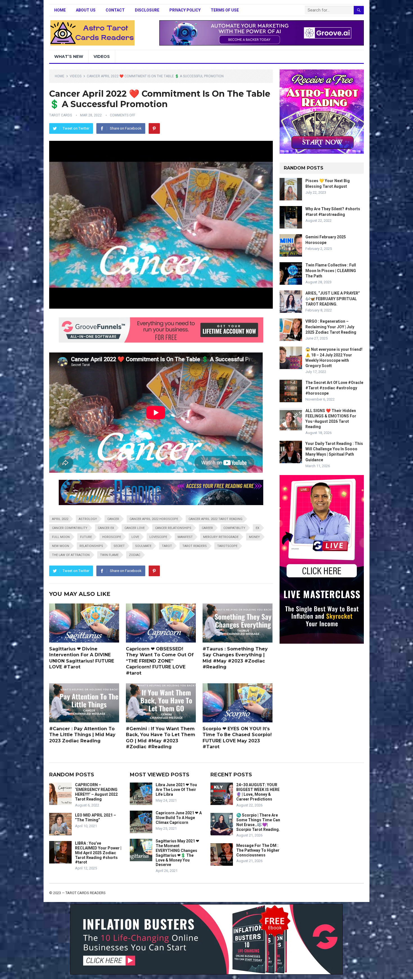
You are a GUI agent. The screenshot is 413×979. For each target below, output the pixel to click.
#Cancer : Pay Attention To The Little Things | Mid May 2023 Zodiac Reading (82, 734)
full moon (61, 537)
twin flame (109, 555)
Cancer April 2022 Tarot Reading (215, 519)
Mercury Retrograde (221, 537)
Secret (119, 546)
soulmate (143, 546)
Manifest (185, 537)
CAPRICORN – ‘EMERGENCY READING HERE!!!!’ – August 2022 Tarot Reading (96, 792)
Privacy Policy (185, 10)
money (254, 537)
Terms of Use (225, 10)
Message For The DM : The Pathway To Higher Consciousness (258, 850)
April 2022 (60, 519)
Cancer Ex (106, 528)
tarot (167, 546)
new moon (60, 546)
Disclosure (147, 10)
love (135, 537)
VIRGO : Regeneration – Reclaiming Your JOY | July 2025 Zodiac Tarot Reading (330, 326)
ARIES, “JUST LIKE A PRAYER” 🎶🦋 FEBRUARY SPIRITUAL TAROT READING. (332, 298)
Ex (257, 528)
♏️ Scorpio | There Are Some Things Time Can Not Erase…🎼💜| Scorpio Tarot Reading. (258, 822)
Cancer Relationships (173, 528)
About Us (86, 10)
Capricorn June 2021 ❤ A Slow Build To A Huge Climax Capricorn (179, 818)
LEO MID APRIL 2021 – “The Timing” (95, 817)
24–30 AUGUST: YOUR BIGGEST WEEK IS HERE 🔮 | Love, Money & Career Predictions (258, 792)
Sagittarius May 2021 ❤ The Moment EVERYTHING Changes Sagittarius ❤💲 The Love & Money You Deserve (177, 853)
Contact (115, 10)
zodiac (134, 555)
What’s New (68, 56)
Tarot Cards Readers (85, 893)
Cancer (113, 519)
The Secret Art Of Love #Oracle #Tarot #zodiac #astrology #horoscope (334, 387)
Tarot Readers (194, 546)
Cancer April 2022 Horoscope (154, 519)
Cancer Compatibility (69, 528)
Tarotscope (227, 546)
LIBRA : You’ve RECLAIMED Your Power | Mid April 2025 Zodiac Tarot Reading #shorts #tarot (98, 852)
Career (207, 528)
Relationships (91, 546)
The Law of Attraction (71, 555)
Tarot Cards (60, 115)
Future (86, 537)
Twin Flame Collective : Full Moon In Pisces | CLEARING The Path (330, 270)
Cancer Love (134, 528)
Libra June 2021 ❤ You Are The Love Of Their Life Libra (176, 790)
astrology (88, 519)
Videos (102, 56)
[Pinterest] (154, 128)
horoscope (111, 537)
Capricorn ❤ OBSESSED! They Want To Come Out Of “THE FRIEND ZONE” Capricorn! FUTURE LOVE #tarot (160, 661)
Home (60, 10)
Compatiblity (234, 528)
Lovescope (158, 537)
